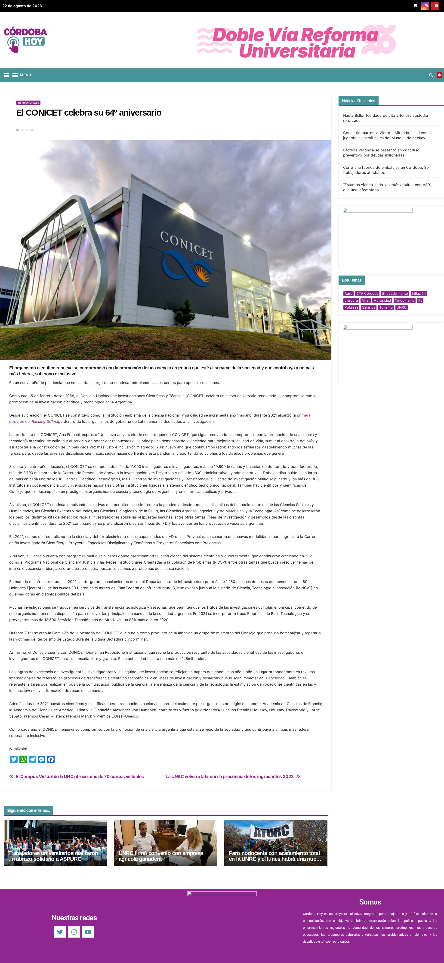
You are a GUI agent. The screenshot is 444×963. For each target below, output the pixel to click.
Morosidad (382, 300)
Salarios (368, 307)
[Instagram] (74, 932)
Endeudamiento (395, 293)
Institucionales (28, 102)
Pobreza (351, 307)
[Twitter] (60, 932)
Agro (348, 293)
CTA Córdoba (367, 293)
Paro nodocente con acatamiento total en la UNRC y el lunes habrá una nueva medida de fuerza (275, 859)
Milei (366, 300)
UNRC (402, 307)
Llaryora (351, 300)
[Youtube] (88, 932)
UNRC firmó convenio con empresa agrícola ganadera (161, 856)
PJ (420, 300)
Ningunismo (404, 300)
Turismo (386, 307)
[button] (431, 75)
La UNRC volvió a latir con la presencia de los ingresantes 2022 (230, 776)
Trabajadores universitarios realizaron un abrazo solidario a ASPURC (53, 856)
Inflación (419, 293)
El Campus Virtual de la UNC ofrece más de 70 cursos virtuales (80, 776)
